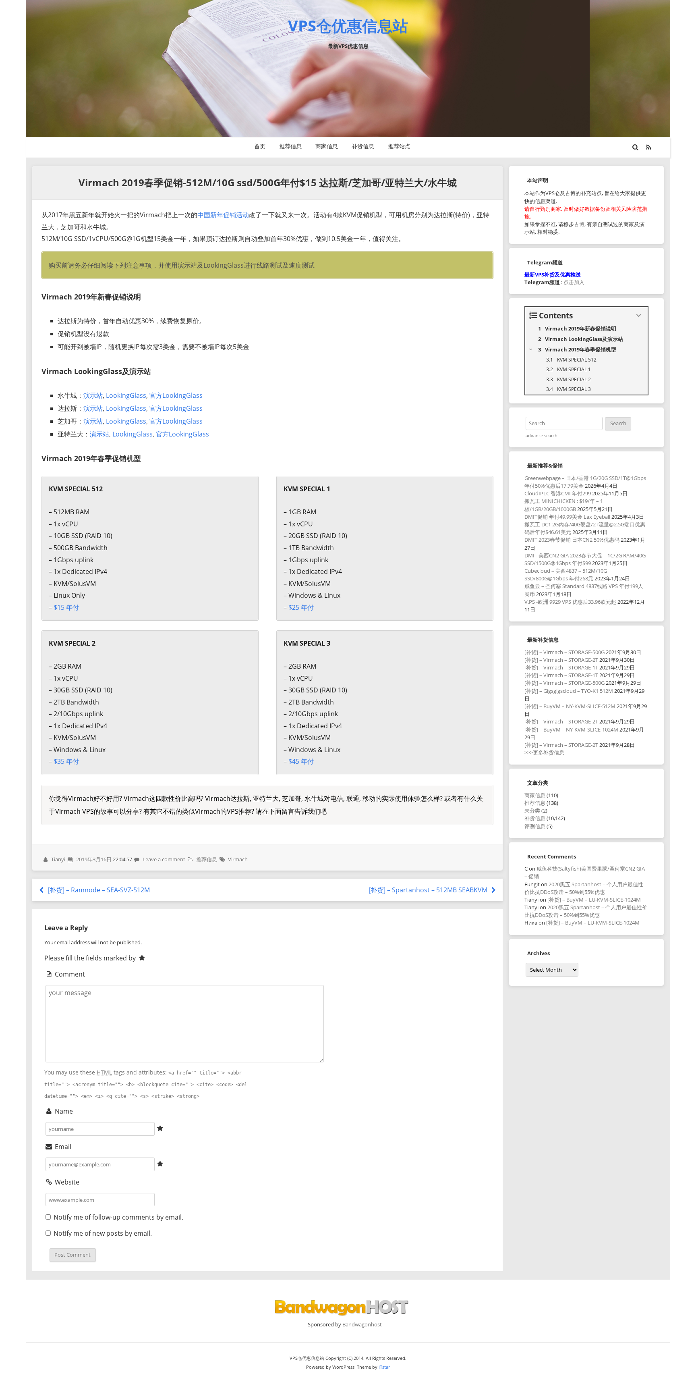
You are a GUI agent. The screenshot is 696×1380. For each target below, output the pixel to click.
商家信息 (326, 146)
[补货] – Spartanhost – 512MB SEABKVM (429, 889)
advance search (541, 436)
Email (62, 1146)
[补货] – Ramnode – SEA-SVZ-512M (98, 889)
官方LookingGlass (176, 395)
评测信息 (534, 826)
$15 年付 (66, 607)
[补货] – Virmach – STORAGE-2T (561, 659)
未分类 (532, 810)
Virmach (238, 859)
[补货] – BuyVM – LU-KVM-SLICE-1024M (594, 899)
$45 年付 (301, 761)
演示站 (93, 395)
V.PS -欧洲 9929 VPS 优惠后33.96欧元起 (570, 601)
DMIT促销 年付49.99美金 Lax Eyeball (567, 516)
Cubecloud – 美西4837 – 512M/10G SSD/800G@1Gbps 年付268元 (565, 574)
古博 (579, 224)
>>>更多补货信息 (544, 752)
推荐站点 (399, 146)
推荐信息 (290, 146)
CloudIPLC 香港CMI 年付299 (557, 493)
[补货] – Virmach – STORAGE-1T (561, 667)
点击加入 (573, 282)
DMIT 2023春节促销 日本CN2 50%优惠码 (571, 539)
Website (66, 1182)
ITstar (384, 1367)
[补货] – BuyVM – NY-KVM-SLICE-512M (569, 706)
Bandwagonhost (362, 1324)
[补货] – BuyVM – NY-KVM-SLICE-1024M (571, 729)
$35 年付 (66, 761)
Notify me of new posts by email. (103, 1233)
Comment (69, 974)
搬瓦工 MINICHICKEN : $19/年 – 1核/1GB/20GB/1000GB (563, 504)
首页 (259, 146)
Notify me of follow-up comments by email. (118, 1217)
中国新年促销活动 (223, 214)
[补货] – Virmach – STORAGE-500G (564, 652)
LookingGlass (126, 395)
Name (63, 1111)
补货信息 (363, 146)
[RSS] (649, 147)
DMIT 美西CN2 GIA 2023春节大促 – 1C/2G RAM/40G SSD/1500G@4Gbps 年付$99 (585, 559)
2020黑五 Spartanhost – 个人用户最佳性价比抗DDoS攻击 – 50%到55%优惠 (583, 888)
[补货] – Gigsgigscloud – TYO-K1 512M (568, 690)
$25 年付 (301, 607)
